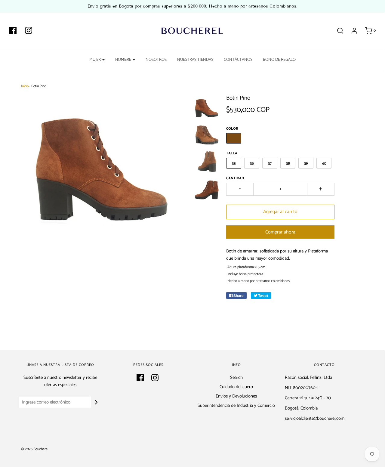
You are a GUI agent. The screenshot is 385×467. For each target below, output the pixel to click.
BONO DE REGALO (279, 59)
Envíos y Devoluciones (236, 396)
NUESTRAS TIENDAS (195, 59)
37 (270, 163)
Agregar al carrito (280, 212)
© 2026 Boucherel (34, 449)
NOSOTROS (156, 59)
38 (288, 163)
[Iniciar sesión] (351, 30)
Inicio (25, 86)
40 (324, 163)
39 (306, 163)
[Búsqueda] (337, 30)
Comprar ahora (280, 232)
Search (236, 377)
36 (252, 163)
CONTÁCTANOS (238, 59)
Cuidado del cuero (236, 387)
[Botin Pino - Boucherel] (207, 106)
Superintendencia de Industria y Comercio (236, 405)
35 (234, 163)
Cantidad (235, 178)
